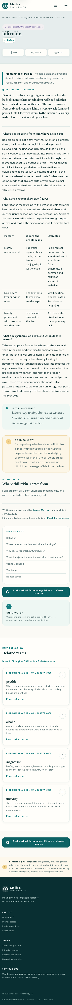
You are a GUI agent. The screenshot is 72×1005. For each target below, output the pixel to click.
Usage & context (15, 563)
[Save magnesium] (62, 755)
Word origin (12, 570)
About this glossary (11, 945)
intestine (52, 113)
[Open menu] (55, 5)
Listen (10, 40)
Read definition (17, 699)
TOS (38, 999)
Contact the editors (11, 954)
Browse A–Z (8, 917)
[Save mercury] (62, 792)
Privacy (30, 999)
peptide (11, 681)
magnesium (13, 762)
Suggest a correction (12, 959)
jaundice (32, 350)
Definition (11, 538)
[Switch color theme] (66, 5)
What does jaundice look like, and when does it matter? (34, 557)
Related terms (13, 576)
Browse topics (9, 921)
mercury (12, 799)
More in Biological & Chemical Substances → (28, 661)
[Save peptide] (62, 675)
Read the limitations (58, 518)
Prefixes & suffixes (11, 926)
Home (5, 17)
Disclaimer (48, 999)
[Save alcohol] (62, 715)
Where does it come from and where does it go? (31, 544)
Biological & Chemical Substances (37, 17)
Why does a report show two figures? (25, 550)
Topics (14, 17)
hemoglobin (29, 100)
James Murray (41, 510)
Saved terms (8, 930)
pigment (40, 95)
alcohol (11, 722)
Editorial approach (11, 950)
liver (54, 162)
